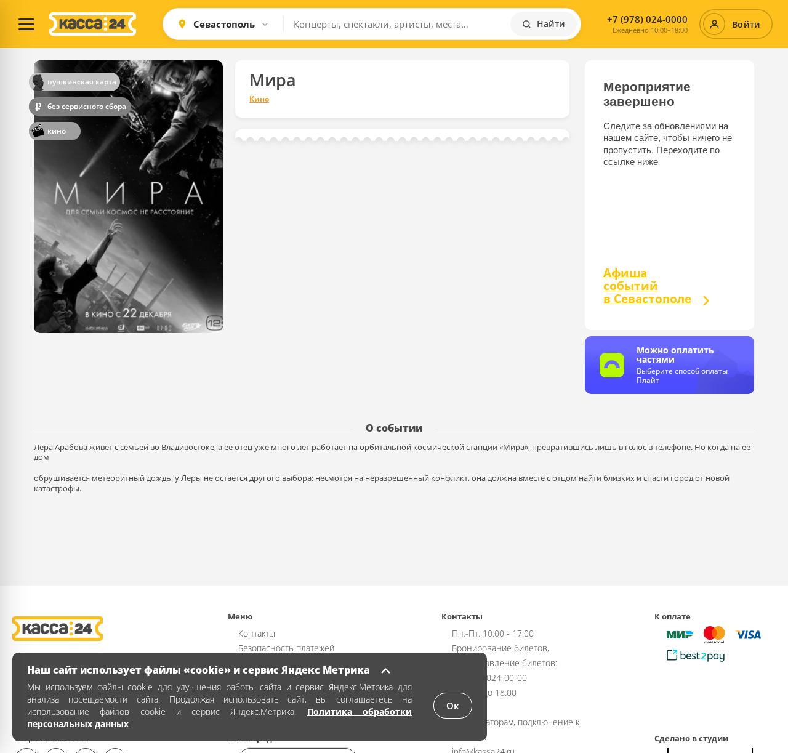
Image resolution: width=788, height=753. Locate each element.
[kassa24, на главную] (92, 24)
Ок (452, 705)
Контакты (256, 633)
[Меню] (26, 24)
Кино (259, 99)
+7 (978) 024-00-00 (489, 677)
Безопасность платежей (286, 648)
